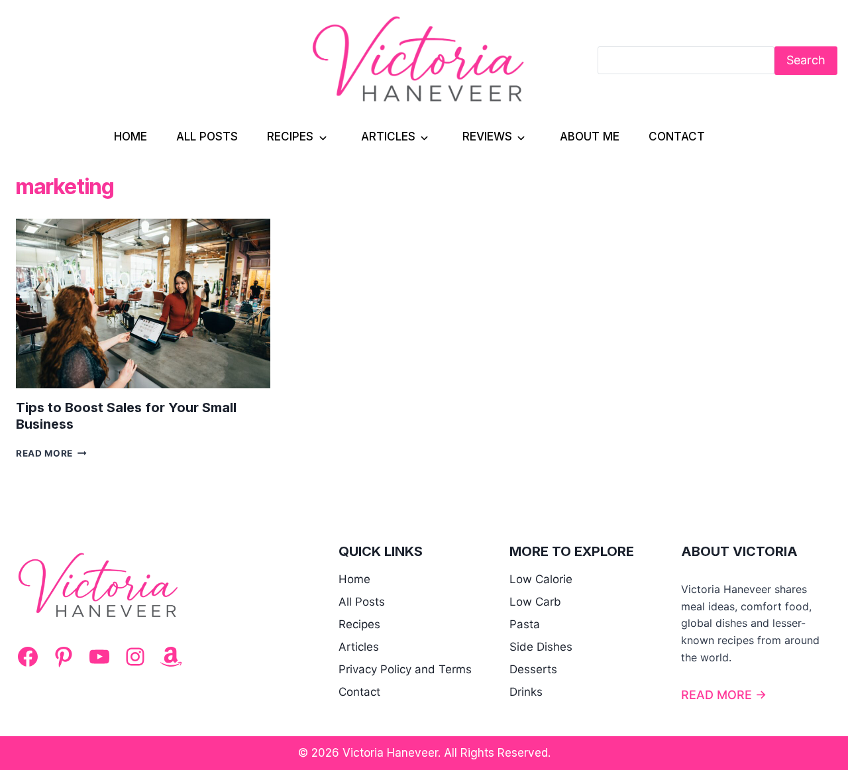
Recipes (290, 136)
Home (130, 136)
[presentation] (143, 303)
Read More (51, 453)
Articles (388, 136)
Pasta (524, 624)
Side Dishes (540, 646)
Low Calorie (540, 579)
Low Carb (535, 601)
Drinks (526, 691)
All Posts (207, 136)
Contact (677, 136)
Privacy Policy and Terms (405, 669)
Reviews (487, 136)
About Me (589, 136)
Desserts (533, 669)
